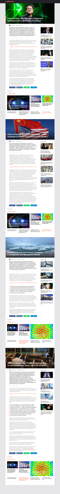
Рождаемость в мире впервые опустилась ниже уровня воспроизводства (35, 112)
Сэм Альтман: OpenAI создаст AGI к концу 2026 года (47, 112)
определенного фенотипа (28, 448)
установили (19, 309)
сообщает (12, 169)
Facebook (12, 87)
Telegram (33, 87)
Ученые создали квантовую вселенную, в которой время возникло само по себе (23, 47)
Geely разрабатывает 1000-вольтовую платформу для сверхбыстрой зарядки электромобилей (24, 113)
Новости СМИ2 (9, 91)
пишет (14, 381)
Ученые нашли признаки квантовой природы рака (11, 112)
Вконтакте (19, 87)
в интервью (11, 44)
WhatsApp (26, 87)
